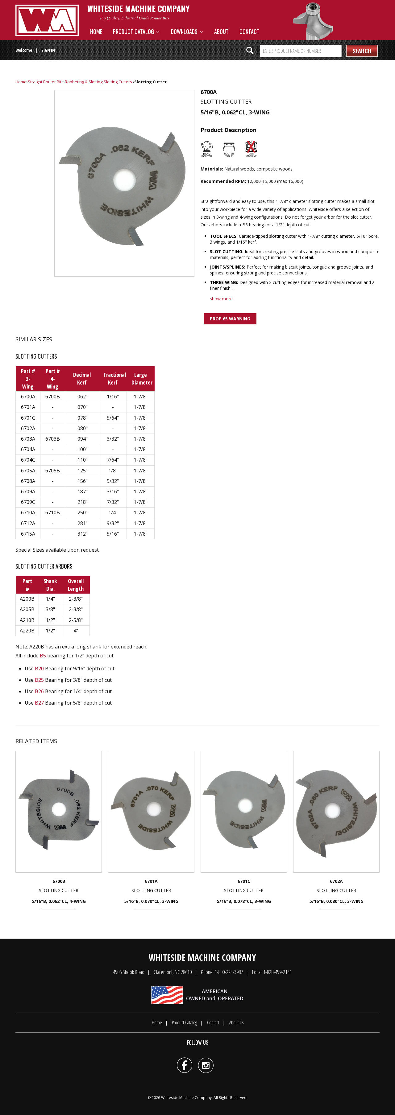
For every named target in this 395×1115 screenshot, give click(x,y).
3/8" (50, 609)
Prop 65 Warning (230, 319)
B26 (39, 691)
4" (75, 630)
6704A (28, 449)
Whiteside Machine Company (186, 1097)
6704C (28, 459)
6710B (52, 512)
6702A (28, 428)
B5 (43, 655)
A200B (27, 598)
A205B (27, 609)
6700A (28, 396)
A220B (27, 630)
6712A (28, 523)
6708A (28, 481)
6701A (28, 407)
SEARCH (362, 51)
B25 (39, 680)
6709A (28, 491)
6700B (52, 396)
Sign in (48, 50)
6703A (28, 438)
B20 (39, 668)
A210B (27, 620)
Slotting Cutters (118, 81)
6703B (52, 438)
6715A (28, 533)
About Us (236, 1022)
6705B (52, 470)
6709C (28, 502)
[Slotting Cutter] (124, 183)
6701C (28, 417)
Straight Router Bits (46, 81)
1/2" (50, 620)
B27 (39, 702)
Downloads (185, 31)
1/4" (50, 598)
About (221, 31)
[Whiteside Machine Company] (47, 20)
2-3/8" (76, 598)
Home (96, 31)
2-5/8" (76, 620)
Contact (249, 31)
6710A (28, 512)
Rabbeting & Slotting (83, 81)
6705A (28, 470)
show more (221, 299)
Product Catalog (134, 31)
